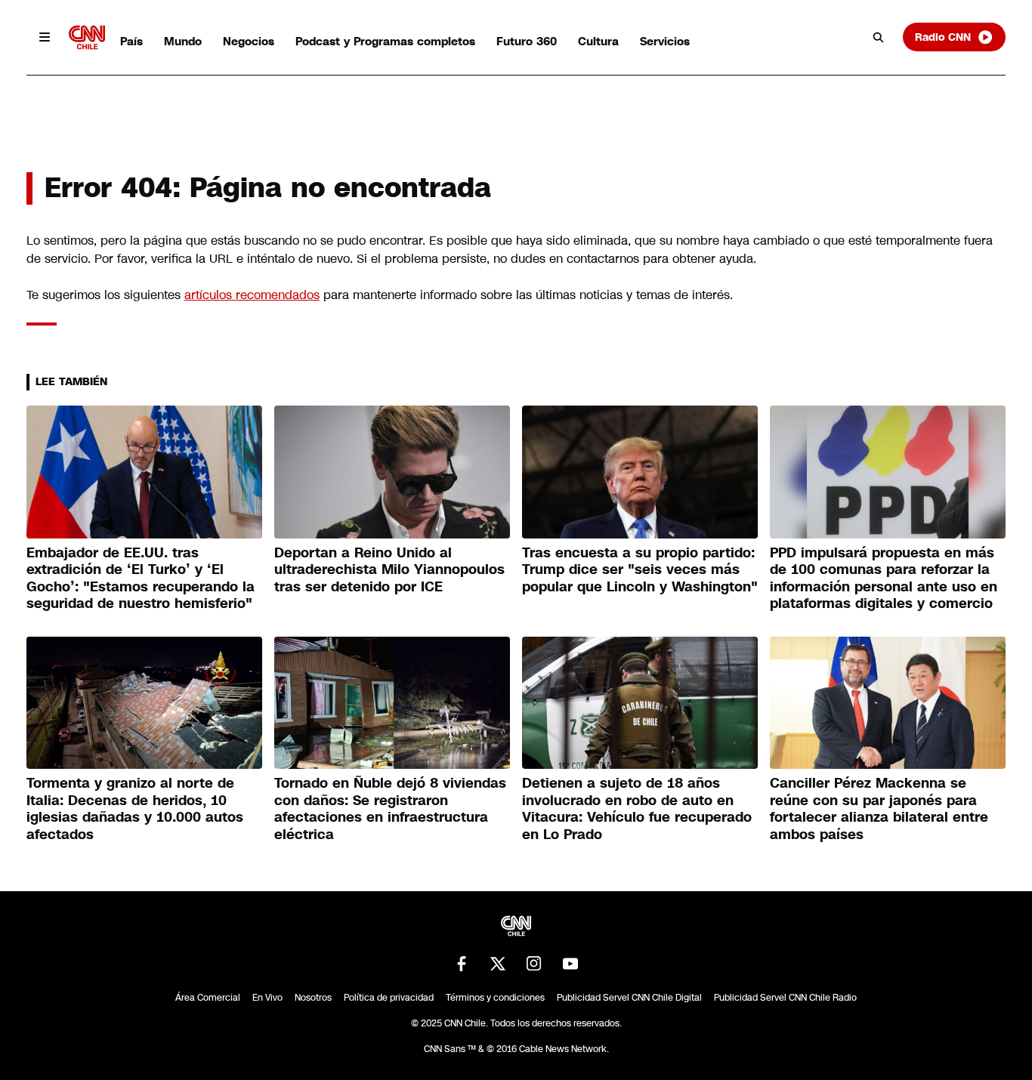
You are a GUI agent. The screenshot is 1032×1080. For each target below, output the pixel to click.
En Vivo (267, 998)
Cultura (598, 41)
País (131, 41)
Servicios (665, 41)
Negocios (248, 41)
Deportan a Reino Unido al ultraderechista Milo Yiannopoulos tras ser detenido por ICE (389, 570)
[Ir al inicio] (87, 37)
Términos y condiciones (495, 998)
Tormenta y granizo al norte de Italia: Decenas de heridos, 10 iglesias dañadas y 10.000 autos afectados (134, 808)
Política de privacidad (389, 998)
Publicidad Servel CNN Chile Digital (629, 998)
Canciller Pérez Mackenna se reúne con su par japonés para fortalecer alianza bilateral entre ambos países (879, 808)
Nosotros (313, 998)
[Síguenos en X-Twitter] (498, 964)
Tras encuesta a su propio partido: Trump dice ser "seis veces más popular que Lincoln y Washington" (640, 570)
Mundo (183, 41)
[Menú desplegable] (44, 37)
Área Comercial (207, 998)
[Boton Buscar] (879, 37)
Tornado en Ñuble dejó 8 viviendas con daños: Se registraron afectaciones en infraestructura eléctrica (390, 808)
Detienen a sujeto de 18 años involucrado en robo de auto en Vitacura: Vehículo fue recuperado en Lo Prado (637, 808)
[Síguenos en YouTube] (570, 964)
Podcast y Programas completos (385, 41)
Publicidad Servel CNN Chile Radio (785, 998)
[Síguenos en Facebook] (462, 964)
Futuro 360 (526, 41)
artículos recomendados (252, 295)
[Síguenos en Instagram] (534, 964)
